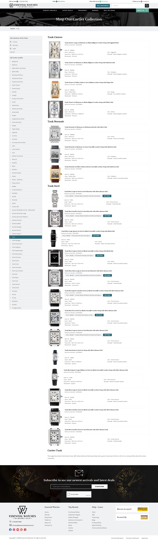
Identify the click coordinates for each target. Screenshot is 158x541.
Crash (14, 102)
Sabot (14, 203)
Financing (95, 517)
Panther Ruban (16, 173)
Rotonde (14, 200)
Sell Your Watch (102, 5)
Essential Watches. (27, 538)
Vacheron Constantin (75, 520)
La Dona (14, 136)
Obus (13, 166)
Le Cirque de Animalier (19, 142)
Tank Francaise (16, 267)
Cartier (70, 528)
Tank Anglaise (16, 247)
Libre (13, 146)
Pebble (14, 186)
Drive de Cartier (16, 122)
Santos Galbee (16, 223)
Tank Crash (15, 260)
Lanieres (14, 139)
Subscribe (99, 486)
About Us (141, 10)
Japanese (144, 538)
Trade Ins (48, 520)
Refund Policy (96, 525)
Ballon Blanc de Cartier (19, 68)
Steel (14, 48)
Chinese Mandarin (117, 538)
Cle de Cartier (16, 88)
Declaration (15, 105)
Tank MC (14, 274)
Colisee (14, 92)
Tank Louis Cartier (17, 271)
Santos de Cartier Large (19, 213)
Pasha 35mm (16, 183)
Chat (93, 512)
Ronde (14, 196)
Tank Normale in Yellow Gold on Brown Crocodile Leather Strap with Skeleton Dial (92, 167)
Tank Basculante (17, 254)
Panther (14, 169)
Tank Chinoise (16, 257)
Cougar (14, 95)
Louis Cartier (16, 149)
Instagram (145, 1)
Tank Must (15, 277)
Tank (13, 237)
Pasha (14, 176)
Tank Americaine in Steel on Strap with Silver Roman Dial (83, 350)
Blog (93, 520)
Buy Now (107, 196)
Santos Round (16, 230)
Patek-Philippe (73, 517)
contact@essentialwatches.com (23, 525)
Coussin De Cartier (17, 98)
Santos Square (16, 233)
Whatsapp (104, 1)
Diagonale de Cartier (18, 119)
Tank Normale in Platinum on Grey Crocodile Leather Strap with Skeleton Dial (90, 147)
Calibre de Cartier (17, 78)
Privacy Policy (96, 523)
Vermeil (14, 304)
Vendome (15, 301)
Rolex (70, 525)
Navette (14, 163)
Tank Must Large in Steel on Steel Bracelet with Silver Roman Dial (86, 191)
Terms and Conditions (99, 528)
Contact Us (48, 525)
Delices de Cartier (17, 109)
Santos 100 (15, 206)
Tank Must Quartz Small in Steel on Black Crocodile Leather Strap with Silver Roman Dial (94, 290)
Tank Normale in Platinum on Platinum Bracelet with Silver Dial (86, 127)
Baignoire (15, 61)
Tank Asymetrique (17, 250)
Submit (147, 6)
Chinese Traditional (132, 538)
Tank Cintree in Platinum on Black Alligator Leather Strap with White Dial (89, 102)
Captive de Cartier (17, 82)
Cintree (14, 42)
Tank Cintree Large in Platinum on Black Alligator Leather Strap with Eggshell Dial (92, 43)
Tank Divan (15, 264)
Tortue (14, 294)
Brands (95, 10)
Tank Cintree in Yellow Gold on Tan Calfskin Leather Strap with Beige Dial (89, 82)
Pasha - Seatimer (17, 179)
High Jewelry (16, 129)
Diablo (14, 115)
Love (13, 152)
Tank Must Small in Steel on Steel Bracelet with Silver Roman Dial (86, 211)
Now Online (61, 1)
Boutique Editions (17, 75)
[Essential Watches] (23, 6)
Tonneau (14, 291)
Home (47, 512)
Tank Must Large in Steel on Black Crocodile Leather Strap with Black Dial (89, 251)
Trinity (14, 298)
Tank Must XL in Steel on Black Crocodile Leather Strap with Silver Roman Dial (91, 310)
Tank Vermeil (16, 284)
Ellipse (14, 125)
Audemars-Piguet (74, 515)
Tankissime (15, 287)
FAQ (93, 515)
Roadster (14, 193)
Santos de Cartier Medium (20, 217)
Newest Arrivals (50, 10)
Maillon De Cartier (17, 156)
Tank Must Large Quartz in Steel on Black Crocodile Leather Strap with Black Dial (88, 231)
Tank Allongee (16, 240)
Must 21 (14, 159)
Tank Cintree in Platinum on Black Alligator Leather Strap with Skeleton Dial (90, 62)
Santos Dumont (17, 220)
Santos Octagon (17, 227)
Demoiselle (15, 112)
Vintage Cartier (16, 308)
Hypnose (14, 132)
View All (12, 52)
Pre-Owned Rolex (74, 512)
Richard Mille (72, 523)
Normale (15, 45)
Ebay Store (48, 517)
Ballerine (14, 65)
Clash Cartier (16, 85)
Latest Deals (67, 10)
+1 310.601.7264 (23, 1)
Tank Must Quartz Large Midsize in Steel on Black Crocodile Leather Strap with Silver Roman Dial (96, 370)
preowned (82, 10)
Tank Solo (15, 281)
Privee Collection (17, 190)
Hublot (70, 530)
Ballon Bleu (15, 71)
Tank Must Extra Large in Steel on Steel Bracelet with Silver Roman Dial (88, 271)
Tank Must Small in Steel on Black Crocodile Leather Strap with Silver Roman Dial (91, 410)
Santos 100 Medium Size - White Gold (23, 210)
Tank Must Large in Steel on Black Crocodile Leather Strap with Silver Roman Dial (91, 390)
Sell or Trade (109, 10)
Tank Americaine (17, 244)
